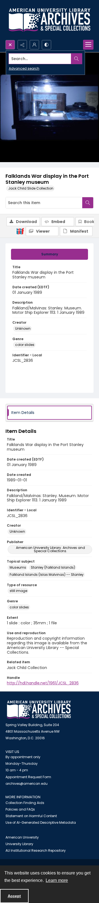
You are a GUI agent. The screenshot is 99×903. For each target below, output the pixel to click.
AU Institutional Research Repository (36, 850)
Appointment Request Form (28, 777)
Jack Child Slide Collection (30, 188)
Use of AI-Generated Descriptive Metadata (41, 822)
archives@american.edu (27, 783)
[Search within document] (87, 202)
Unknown (23, 328)
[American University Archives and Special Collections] (39, 710)
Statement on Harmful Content (31, 816)
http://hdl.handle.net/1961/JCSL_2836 (43, 683)
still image (18, 590)
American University (22, 837)
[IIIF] (20, 231)
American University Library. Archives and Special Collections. (50, 549)
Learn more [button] (57, 880)
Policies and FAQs (20, 809)
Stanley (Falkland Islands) (53, 567)
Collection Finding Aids (25, 802)
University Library (19, 844)
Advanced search (24, 68)
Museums (18, 567)
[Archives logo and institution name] (50, 20)
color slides (24, 344)
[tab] (49, 254)
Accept (14, 896)
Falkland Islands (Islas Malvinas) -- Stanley (47, 574)
